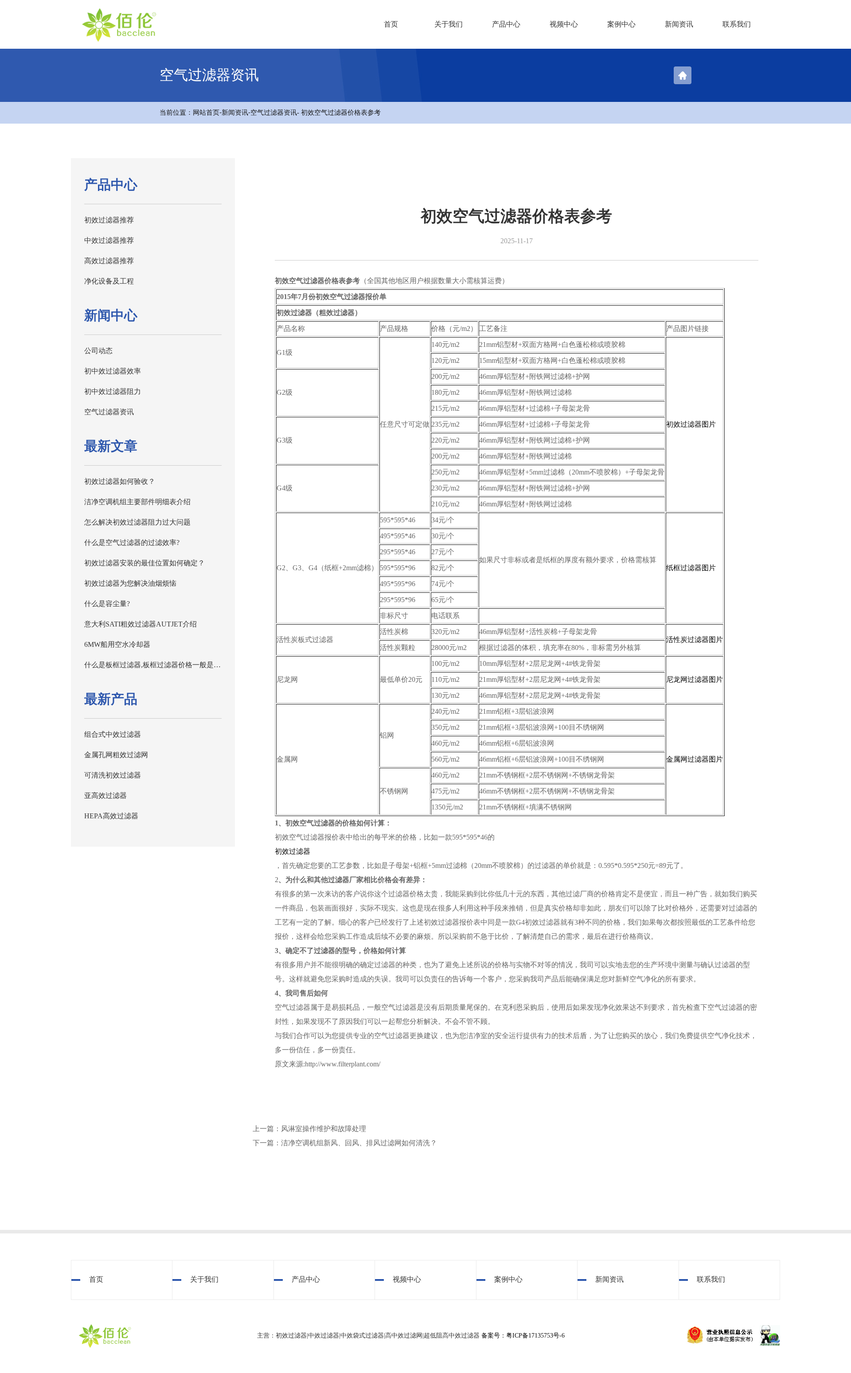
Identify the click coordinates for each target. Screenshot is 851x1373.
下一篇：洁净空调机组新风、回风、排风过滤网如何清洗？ (345, 1143)
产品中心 (506, 24)
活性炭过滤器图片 (694, 639)
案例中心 (621, 24)
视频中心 (564, 24)
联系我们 (736, 24)
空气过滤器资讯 (273, 112)
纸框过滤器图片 (691, 568)
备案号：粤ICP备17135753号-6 (523, 1335)
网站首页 (206, 112)
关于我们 (448, 24)
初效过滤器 (292, 851)
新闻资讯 (679, 24)
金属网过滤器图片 (694, 759)
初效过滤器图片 (691, 424)
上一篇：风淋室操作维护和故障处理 (309, 1128)
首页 (391, 24)
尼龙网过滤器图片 (694, 679)
